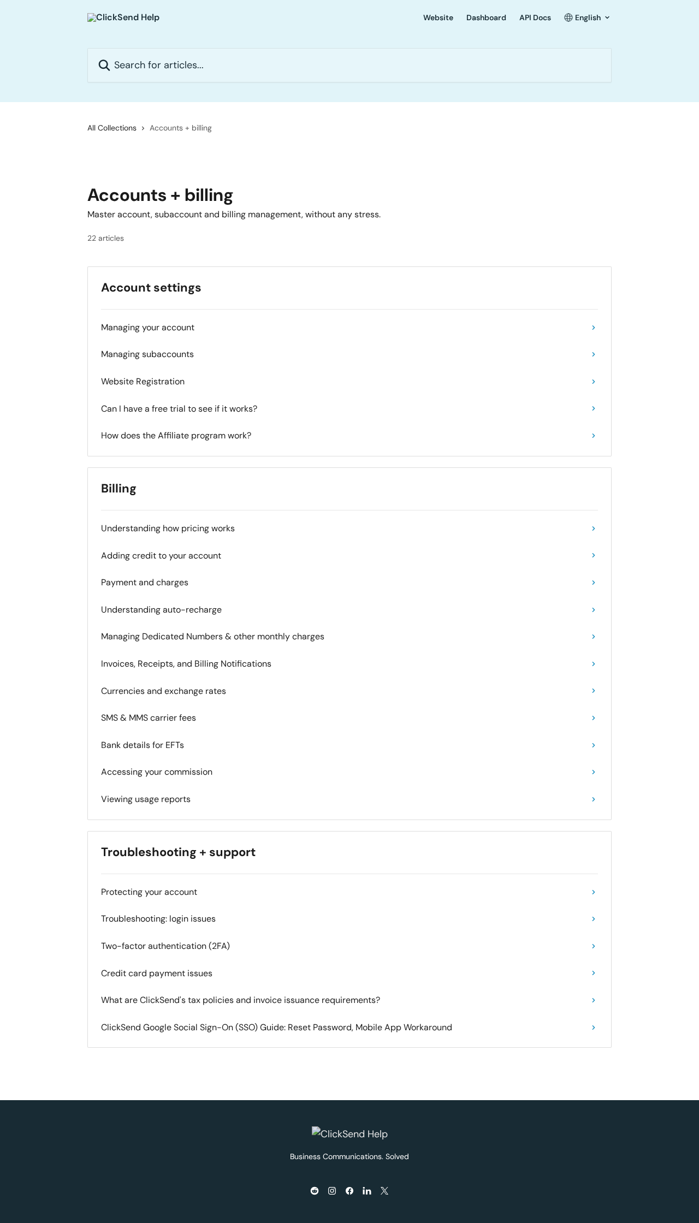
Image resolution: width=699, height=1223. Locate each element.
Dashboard (486, 17)
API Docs (535, 17)
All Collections (112, 128)
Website (438, 17)
